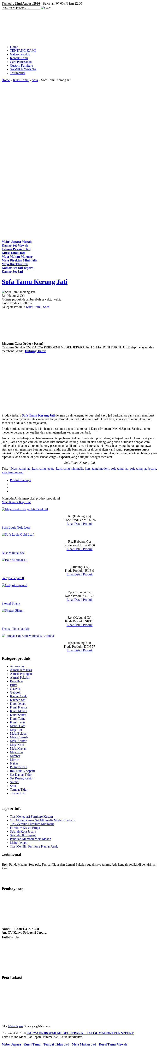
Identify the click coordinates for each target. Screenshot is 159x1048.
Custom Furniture (21, 65)
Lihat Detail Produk (80, 523)
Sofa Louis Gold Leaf (16, 527)
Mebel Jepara (18, 842)
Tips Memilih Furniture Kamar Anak (34, 846)
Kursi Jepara (18, 703)
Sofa (35, 80)
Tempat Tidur (19, 789)
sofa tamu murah (12, 472)
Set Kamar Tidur (21, 774)
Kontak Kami (19, 58)
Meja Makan (18, 748)
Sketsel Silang (11, 603)
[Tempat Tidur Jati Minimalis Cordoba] (28, 636)
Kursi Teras (17, 722)
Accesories (17, 666)
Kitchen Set (17, 700)
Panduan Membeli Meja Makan (30, 839)
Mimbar (15, 756)
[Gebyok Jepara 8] (14, 585)
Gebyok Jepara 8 (13, 578)
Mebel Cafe (17, 726)
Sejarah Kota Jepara (23, 831)
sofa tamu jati (119, 468)
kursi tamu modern (97, 468)
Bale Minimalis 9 (13, 553)
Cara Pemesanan (21, 62)
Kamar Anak (18, 696)
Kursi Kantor (18, 707)
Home (14, 47)
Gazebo (15, 688)
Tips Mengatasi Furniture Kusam (31, 816)
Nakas (14, 763)
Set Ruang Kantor (22, 778)
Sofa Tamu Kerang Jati (34, 281)
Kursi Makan (18, 711)
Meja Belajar (18, 733)
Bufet (13, 685)
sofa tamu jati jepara (143, 468)
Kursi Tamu (21, 80)
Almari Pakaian (20, 677)
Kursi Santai (18, 715)
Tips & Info (17, 793)
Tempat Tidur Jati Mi (15, 628)
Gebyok (15, 692)
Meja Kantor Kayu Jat (16, 502)
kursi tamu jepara (43, 468)
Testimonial (17, 73)
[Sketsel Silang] (12, 610)
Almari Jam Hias (21, 670)
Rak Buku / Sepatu (22, 771)
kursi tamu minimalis (69, 468)
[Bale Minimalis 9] (14, 560)
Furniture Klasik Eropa (25, 827)
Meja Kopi (17, 744)
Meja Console (19, 737)
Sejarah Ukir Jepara (23, 835)
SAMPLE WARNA (23, 69)
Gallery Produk (20, 54)
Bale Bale (16, 681)
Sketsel (14, 782)
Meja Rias (16, 752)
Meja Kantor (18, 741)
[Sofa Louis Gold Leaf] (18, 534)
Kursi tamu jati (20, 468)
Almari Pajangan (21, 673)
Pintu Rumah (18, 767)
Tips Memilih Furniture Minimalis (32, 824)
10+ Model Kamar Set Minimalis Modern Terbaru (42, 820)
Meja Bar (16, 730)
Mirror (14, 759)
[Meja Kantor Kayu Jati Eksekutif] (25, 509)
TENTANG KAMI (23, 50)
